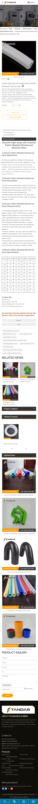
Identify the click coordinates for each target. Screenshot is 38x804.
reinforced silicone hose (10, 343)
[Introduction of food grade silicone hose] (10, 393)
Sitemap (25, 797)
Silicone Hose (20, 754)
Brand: (5, 132)
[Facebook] (3, 788)
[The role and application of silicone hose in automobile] (27, 370)
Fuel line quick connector (16, 765)
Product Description (9, 139)
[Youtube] (12, 788)
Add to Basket (13, 117)
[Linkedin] (6, 788)
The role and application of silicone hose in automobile (27, 380)
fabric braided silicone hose (11, 330)
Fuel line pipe (10, 761)
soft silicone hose (8, 346)
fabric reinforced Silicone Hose (12, 353)
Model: (5, 130)
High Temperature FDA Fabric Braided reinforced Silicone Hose (11, 444)
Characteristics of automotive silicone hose (19, 649)
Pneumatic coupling (11, 770)
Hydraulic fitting (6, 767)
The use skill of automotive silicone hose (19, 572)
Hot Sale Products (7, 772)
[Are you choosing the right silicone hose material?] (10, 370)
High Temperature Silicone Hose (12, 350)
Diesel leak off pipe (11, 756)
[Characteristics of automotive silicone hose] (19, 630)
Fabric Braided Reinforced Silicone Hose (15, 340)
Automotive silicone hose (23, 767)
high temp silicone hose (27, 343)
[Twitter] (9, 788)
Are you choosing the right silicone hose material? (9, 380)
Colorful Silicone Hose (9, 337)
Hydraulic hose (6, 759)
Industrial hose (6, 763)
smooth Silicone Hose (25, 334)
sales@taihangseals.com (13, 743)
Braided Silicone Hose (9, 334)
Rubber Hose (6, 754)
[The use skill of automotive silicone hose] (19, 553)
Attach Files (6, 685)
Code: (5, 135)
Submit (7, 695)
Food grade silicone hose (27, 759)
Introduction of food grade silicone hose (8, 403)
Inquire (13, 112)
